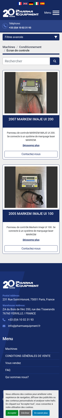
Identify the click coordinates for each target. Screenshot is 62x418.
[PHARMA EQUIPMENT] (21, 284)
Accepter (12, 413)
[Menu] (56, 13)
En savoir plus (41, 413)
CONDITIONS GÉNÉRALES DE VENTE (27, 356)
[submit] (54, 61)
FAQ (7, 370)
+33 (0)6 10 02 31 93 (20, 27)
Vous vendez (13, 363)
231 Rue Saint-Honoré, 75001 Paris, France (28, 299)
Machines (11, 348)
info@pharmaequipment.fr (24, 326)
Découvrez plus (31, 145)
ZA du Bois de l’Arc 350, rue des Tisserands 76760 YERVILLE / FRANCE (29, 311)
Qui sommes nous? (17, 377)
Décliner (25, 413)
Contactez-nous (31, 154)
